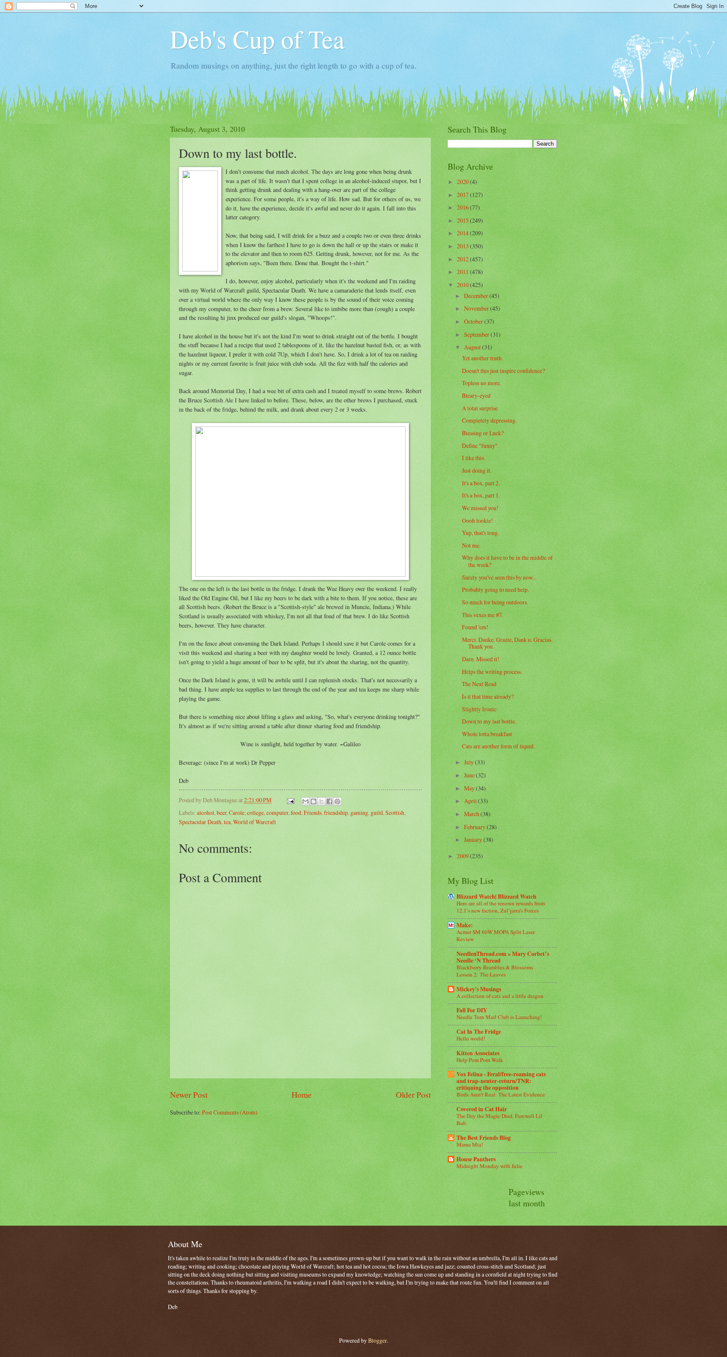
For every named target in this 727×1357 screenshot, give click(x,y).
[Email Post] (290, 800)
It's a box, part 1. (481, 495)
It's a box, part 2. (481, 483)
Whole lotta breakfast (487, 734)
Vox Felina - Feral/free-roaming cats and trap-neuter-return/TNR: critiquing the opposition (501, 1081)
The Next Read (479, 684)
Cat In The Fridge (478, 1031)
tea (227, 822)
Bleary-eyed (476, 395)
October (474, 321)
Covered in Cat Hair (481, 1109)
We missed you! (480, 508)
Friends (312, 813)
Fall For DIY (471, 1010)
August (473, 347)
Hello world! (470, 1038)
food (296, 813)
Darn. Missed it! (480, 659)
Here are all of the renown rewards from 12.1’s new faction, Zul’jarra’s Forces (500, 906)
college (255, 813)
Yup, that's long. (480, 533)
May (470, 788)
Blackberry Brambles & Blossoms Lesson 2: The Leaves (494, 970)
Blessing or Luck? (483, 433)
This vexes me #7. (482, 615)
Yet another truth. (482, 358)
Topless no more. (481, 383)
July (469, 762)
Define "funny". (480, 446)
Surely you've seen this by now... (499, 577)
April (471, 801)
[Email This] (305, 801)
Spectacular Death (200, 822)
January (473, 839)
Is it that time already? (488, 696)
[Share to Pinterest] (337, 801)
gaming (359, 813)
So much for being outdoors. (495, 602)
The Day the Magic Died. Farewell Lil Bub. (499, 1119)
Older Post (413, 1094)
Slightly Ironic (479, 709)
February (475, 827)
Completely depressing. (489, 420)
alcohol (205, 813)
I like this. (473, 458)
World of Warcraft (254, 822)
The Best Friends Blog (483, 1137)
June (470, 775)
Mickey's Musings (478, 989)
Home (302, 1094)
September (477, 334)
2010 (463, 285)
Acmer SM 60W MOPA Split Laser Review (495, 935)
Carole (236, 813)
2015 (463, 220)
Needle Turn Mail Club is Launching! (499, 1017)
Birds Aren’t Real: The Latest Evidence (500, 1094)
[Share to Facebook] (329, 801)
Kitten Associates (477, 1053)
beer (221, 813)
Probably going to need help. (495, 589)
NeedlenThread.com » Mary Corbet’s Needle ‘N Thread (502, 957)
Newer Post (188, 1094)
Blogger (377, 1340)
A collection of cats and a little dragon (500, 996)
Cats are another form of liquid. (498, 746)
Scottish (394, 813)
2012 (463, 259)
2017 (463, 195)
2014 (463, 233)
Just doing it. (476, 470)
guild (377, 813)
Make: (464, 925)
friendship (336, 813)
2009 (463, 856)
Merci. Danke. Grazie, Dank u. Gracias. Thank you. (507, 643)
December (476, 296)
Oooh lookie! (477, 520)
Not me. (471, 545)
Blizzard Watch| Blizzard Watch (496, 896)
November (477, 308)
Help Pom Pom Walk (479, 1060)
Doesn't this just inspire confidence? (503, 371)
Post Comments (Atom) (229, 1112)
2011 (463, 272)
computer (277, 813)
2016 (463, 207)
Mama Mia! (469, 1144)
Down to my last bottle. (489, 721)
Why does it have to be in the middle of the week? (507, 561)
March (472, 814)
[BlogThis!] (313, 801)
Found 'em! (475, 627)
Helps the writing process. (492, 672)
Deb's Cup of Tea (257, 39)
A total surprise (480, 408)
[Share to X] (321, 801)
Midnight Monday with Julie (489, 1166)
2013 (463, 246)
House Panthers (476, 1159)
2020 (463, 182)
